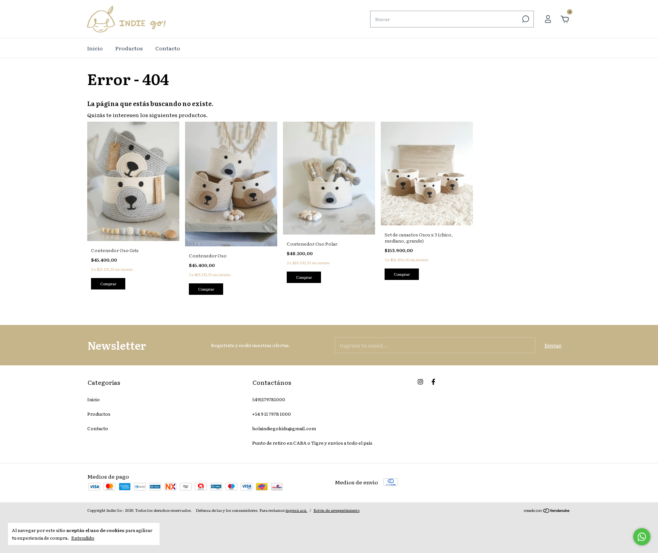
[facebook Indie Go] (433, 381)
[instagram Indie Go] (420, 381)
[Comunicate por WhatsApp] (641, 536)
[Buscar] (525, 19)
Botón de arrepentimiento (336, 510)
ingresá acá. (296, 510)
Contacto (167, 48)
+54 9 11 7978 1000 (271, 413)
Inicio (95, 48)
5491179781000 (268, 399)
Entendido (82, 537)
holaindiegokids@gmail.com (284, 428)
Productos (129, 48)
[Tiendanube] (547, 511)
